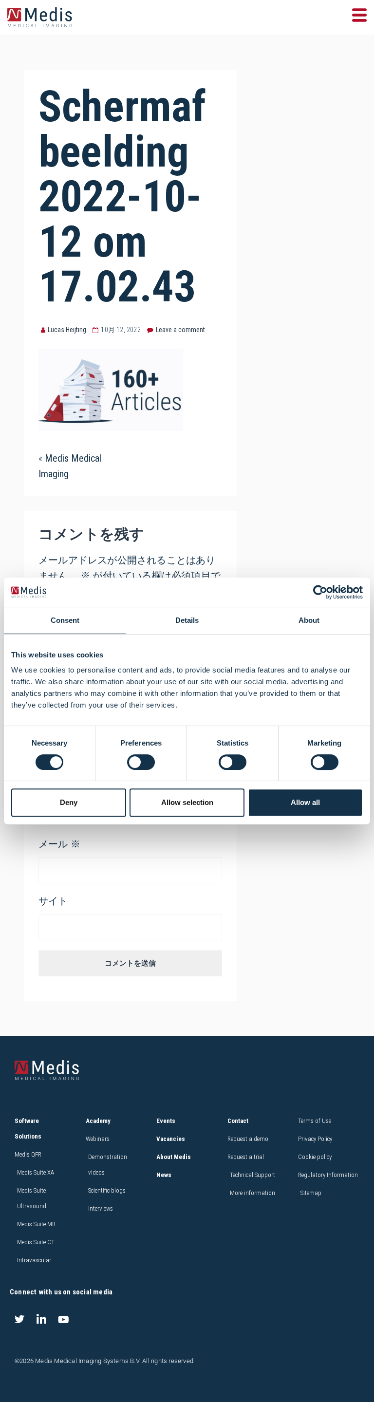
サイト (53, 901)
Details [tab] (187, 620)
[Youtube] (63, 1319)
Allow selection (187, 802)
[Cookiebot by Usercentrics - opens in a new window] (320, 592)
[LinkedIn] (41, 1319)
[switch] (141, 762)
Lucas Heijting (67, 330)
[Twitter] (19, 1319)
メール (59, 844)
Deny (68, 802)
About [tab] (309, 620)
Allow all (305, 802)
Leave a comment (180, 330)
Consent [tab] (65, 620)
